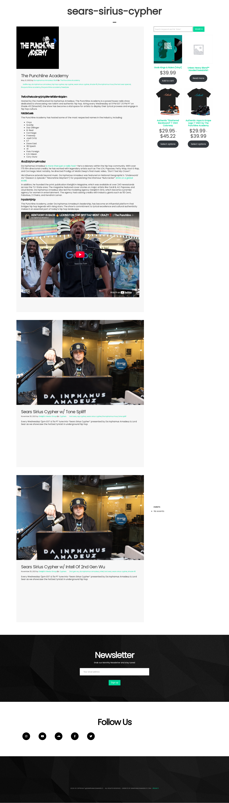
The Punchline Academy (70, 80)
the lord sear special (122, 84)
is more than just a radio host (61, 165)
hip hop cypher (58, 84)
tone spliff (122, 416)
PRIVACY (156, 788)
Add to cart (168, 80)
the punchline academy (31, 87)
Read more (198, 78)
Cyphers (63, 416)
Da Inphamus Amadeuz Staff (45, 80)
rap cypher (69, 84)
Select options (167, 144)
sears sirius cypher (81, 84)
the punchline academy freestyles (55, 87)
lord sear (72, 416)
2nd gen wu (74, 571)
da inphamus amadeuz (41, 84)
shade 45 (94, 84)
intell (102, 571)
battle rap (27, 84)
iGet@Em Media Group (48, 416)
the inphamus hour (106, 84)
